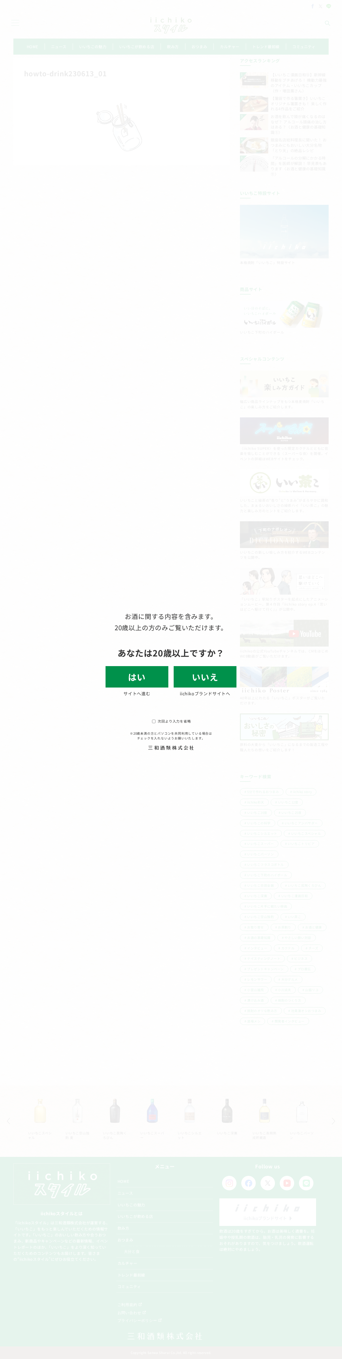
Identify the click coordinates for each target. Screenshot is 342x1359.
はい (137, 677)
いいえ (205, 677)
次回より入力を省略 (174, 721)
